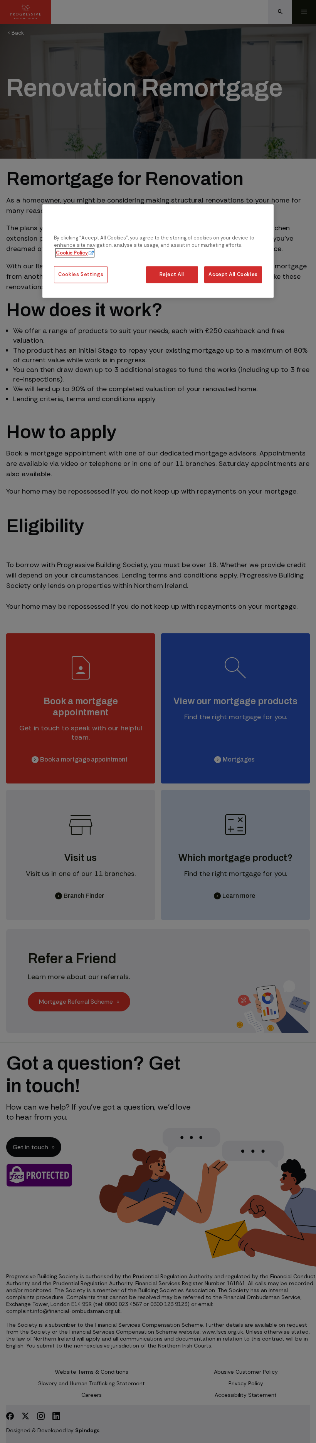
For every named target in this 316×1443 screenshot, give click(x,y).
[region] (158, 251)
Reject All (172, 274)
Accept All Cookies (233, 274)
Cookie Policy (72, 252)
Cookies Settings (80, 274)
